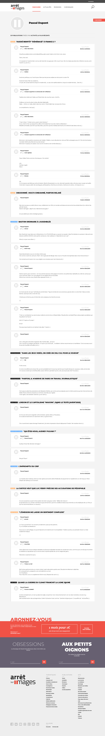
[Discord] (33, 725)
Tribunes (80, 718)
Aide (79, 701)
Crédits (79, 712)
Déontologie (49, 689)
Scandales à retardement (51, 682)
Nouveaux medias (50, 693)
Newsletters (80, 706)
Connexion (91, 1)
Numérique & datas (50, 687)
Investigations (49, 685)
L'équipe (80, 689)
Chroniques (68, 7)
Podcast (80, 716)
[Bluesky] (16, 725)
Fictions (48, 678)
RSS (79, 714)
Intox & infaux (49, 684)
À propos (80, 687)
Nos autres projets (82, 691)
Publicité (48, 699)
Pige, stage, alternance (83, 699)
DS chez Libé (55, 726)
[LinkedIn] (37, 725)
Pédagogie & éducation (51, 704)
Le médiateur (81, 682)
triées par (30, 35)
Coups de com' (49, 680)
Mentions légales (82, 708)
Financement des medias (51, 706)
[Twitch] (29, 725)
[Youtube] (20, 725)
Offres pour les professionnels (84, 702)
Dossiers (64, 685)
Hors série (48, 726)
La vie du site (81, 680)
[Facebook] (12, 725)
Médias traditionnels (50, 701)
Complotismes (49, 697)
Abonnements (81, 678)
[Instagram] (25, 725)
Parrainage (80, 684)
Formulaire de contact (83, 695)
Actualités (47, 7)
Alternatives (49, 691)
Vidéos (63, 687)
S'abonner (98, 20)
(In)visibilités (49, 695)
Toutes (63, 678)
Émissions (57, 7)
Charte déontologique (83, 693)
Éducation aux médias (83, 685)
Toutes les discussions (83, 697)
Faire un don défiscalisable (84, 704)
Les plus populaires (66, 689)
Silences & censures (50, 702)
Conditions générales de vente (85, 710)
